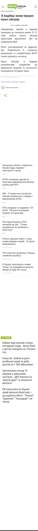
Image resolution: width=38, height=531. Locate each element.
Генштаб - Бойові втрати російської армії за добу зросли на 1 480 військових (17, 361)
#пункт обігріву (5, 82)
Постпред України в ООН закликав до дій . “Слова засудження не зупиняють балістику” (15, 226)
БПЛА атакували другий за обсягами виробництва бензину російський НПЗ (18, 182)
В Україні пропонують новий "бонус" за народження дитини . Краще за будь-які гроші (18, 267)
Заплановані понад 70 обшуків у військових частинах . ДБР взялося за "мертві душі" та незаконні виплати (17, 377)
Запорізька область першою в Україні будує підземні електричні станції (17, 168)
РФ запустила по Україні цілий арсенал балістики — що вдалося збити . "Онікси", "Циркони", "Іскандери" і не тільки (18, 395)
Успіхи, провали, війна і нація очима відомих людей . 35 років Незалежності (18, 241)
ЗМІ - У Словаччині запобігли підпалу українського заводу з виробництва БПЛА (17, 196)
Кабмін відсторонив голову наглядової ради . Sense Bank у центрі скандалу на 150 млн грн (18, 347)
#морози (22, 82)
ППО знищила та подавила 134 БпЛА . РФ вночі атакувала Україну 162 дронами (17, 210)
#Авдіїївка (14, 82)
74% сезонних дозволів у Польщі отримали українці (18, 254)
